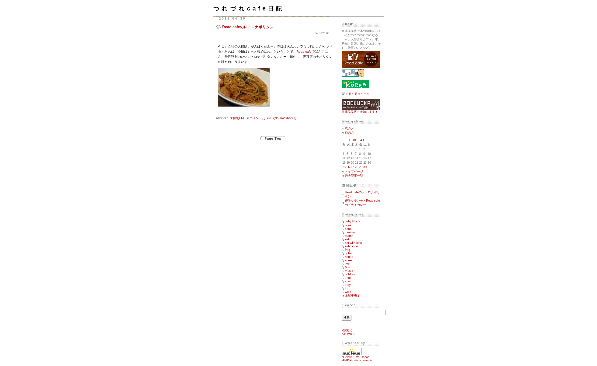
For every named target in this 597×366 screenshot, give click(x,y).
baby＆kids (352, 221)
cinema (350, 232)
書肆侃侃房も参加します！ (360, 112)
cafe (348, 229)
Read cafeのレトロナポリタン (248, 27)
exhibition (351, 246)
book (348, 225)
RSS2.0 (347, 330)
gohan (349, 253)
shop (348, 278)
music (349, 271)
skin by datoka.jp (357, 360)
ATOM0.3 (348, 334)
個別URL (239, 118)
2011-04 (356, 140)
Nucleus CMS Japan (355, 357)
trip (347, 288)
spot (348, 281)
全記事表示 (352, 295)
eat (347, 239)
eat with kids (353, 243)
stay (348, 285)
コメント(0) (257, 118)
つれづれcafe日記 (248, 8)
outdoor (350, 274)
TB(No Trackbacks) (283, 118)
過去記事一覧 (354, 175)
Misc (348, 267)
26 (348, 167)
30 (365, 167)
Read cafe (304, 51)
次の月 (349, 128)
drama (349, 236)
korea (348, 260)
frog (347, 250)
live (347, 264)
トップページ (354, 171)
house (349, 257)
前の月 (349, 132)
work (348, 291)
